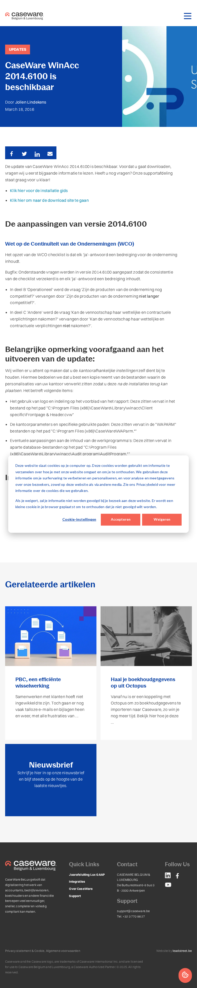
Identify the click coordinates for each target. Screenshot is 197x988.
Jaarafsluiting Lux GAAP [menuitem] (87, 874)
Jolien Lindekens (30, 102)
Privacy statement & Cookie (24, 951)
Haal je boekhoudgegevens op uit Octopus (143, 682)
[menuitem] (168, 876)
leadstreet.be (182, 951)
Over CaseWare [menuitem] (81, 889)
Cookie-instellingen (79, 519)
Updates (17, 49)
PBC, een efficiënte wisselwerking (38, 682)
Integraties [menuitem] (77, 881)
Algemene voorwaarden (63, 951)
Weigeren (162, 519)
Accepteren (121, 519)
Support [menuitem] (75, 896)
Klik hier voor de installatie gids (39, 190)
